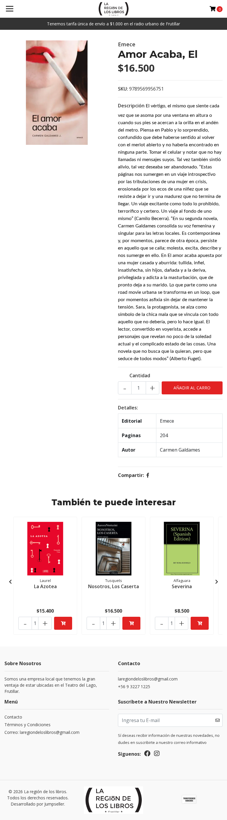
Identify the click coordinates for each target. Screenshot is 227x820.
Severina (182, 586)
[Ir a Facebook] (147, 754)
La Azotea (45, 586)
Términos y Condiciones (27, 724)
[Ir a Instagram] (156, 754)
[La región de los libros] (113, 9)
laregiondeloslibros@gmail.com (148, 679)
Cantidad (139, 375)
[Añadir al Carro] (63, 623)
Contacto (13, 717)
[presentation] (10, 582)
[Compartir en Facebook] (147, 475)
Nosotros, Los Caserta (113, 586)
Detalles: (128, 407)
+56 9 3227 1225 (134, 686)
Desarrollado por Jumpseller (37, 804)
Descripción (131, 105)
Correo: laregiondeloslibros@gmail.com (42, 732)
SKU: (123, 89)
